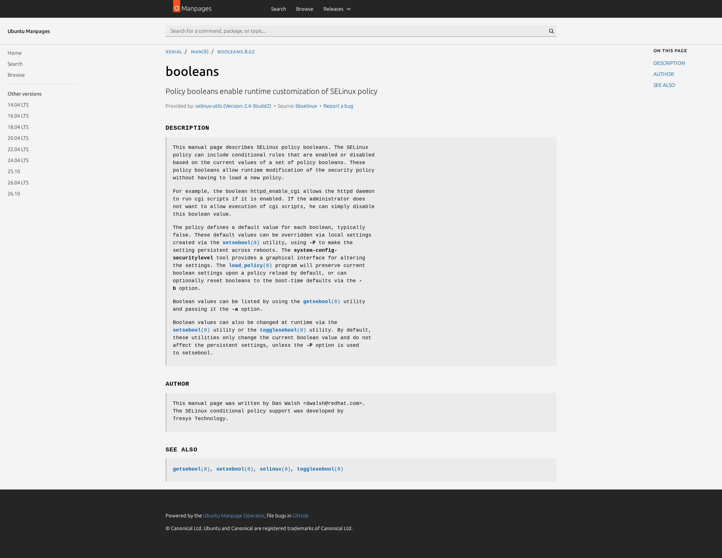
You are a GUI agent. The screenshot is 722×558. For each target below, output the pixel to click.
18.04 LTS (18, 126)
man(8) (200, 51)
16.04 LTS (18, 115)
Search (278, 9)
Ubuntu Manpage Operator (234, 515)
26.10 (14, 193)
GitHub (300, 515)
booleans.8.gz (236, 51)
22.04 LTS (18, 149)
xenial (174, 51)
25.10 (14, 171)
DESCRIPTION (669, 62)
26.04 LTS (18, 182)
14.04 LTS (18, 104)
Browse (304, 9)
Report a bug (338, 106)
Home (15, 52)
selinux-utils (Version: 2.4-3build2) (233, 106)
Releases (333, 9)
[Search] (551, 31)
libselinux (306, 106)
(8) (241, 243)
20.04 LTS (18, 138)
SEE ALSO (664, 85)
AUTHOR (663, 73)
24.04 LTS (18, 160)
